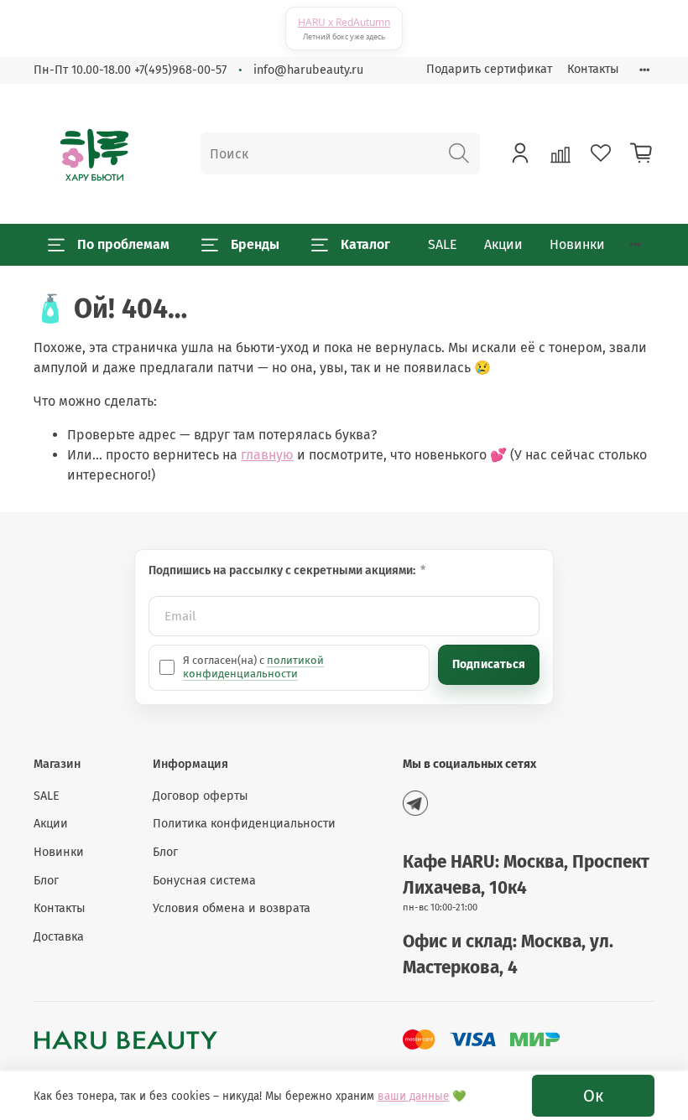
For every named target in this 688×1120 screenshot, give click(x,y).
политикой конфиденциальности (253, 667)
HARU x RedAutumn (344, 22)
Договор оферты (200, 796)
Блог (46, 881)
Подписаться (488, 664)
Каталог (365, 244)
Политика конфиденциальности (244, 824)
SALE (442, 244)
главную (267, 455)
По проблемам (123, 244)
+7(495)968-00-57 (180, 70)
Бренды (255, 244)
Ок (593, 1096)
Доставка (59, 937)
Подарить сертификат (489, 69)
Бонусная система (204, 881)
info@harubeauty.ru (308, 70)
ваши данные (413, 1096)
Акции (503, 244)
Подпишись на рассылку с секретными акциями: (283, 570)
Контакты (593, 69)
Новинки (577, 244)
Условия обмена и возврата (231, 908)
